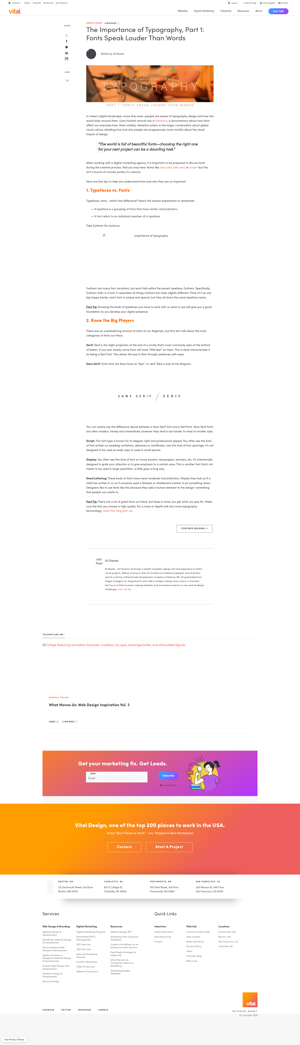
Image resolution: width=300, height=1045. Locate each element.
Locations (16, 3)
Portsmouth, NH (160, 882)
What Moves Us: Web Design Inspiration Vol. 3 (89, 705)
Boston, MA (65, 882)
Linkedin (103, 1010)
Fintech (158, 942)
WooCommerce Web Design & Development (54, 949)
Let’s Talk (278, 11)
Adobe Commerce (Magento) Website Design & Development (56, 958)
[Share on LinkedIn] (66, 53)
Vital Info (191, 926)
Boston (27, 3)
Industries (225, 11)
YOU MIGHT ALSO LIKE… (53, 635)
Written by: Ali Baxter (112, 54)
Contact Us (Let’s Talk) (198, 932)
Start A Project (169, 847)
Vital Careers (193, 937)
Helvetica (161, 121)
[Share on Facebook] (66, 41)
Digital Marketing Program (90, 932)
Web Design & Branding (56, 926)
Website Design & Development (51, 933)
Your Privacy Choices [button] (14, 1040)
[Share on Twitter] (66, 35)
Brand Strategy (50, 981)
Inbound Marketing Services (86, 956)
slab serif (179, 167)
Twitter (66, 1010)
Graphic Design (94, 23)
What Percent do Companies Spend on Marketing (122, 963)
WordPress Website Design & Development (56, 941)
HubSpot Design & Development (52, 975)
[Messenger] (66, 47)
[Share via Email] (66, 59)
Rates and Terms (195, 942)
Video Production (85, 967)
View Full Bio (124, 589)
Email (93, 774)
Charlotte (37, 3)
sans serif (166, 167)
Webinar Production (87, 972)
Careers (124, 847)
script (192, 167)
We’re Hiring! (250, 3)
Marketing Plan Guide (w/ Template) (124, 938)
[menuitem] (278, 11)
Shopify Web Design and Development (55, 967)
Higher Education (163, 932)
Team (189, 951)
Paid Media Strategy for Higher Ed (123, 954)
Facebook (48, 1010)
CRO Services (83, 949)
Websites (183, 11)
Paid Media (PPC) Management (85, 938)
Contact (285, 3)
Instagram (84, 1010)
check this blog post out (118, 511)
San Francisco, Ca (228, 942)
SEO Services (83, 944)
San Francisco (62, 3)
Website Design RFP (121, 932)
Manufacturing (162, 937)
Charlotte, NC (113, 882)
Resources (243, 11)
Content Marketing (86, 962)
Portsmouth (48, 3)
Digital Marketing (204, 11)
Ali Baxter (112, 561)
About (258, 11)
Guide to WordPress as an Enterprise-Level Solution (124, 946)
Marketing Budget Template (120, 972)
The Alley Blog (194, 956)
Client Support (269, 3)
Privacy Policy (194, 946)
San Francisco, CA (208, 882)
